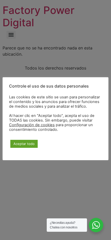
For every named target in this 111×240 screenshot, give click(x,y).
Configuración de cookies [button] (32, 125)
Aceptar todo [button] (24, 144)
